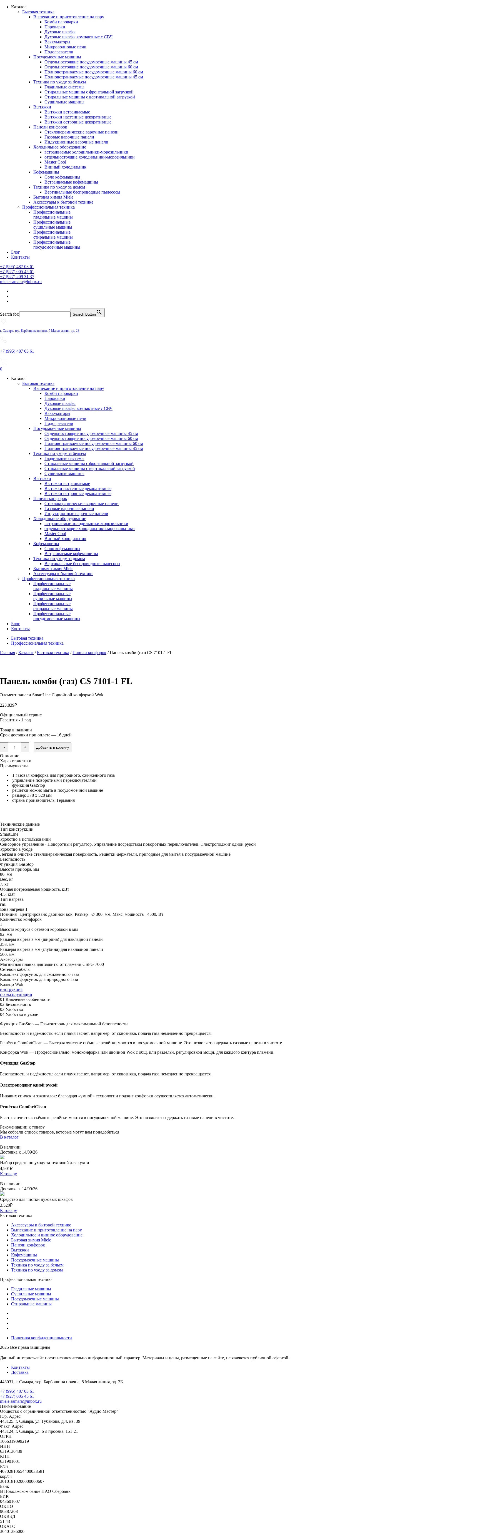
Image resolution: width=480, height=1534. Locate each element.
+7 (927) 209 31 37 (17, 276)
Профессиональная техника (48, 207)
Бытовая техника (38, 11)
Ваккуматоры (57, 41)
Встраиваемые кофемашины (71, 182)
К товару (8, 1173)
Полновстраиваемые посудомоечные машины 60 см (93, 72)
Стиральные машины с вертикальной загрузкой (89, 97)
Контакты (20, 257)
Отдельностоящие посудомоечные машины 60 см (91, 67)
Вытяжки (42, 107)
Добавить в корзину (52, 747)
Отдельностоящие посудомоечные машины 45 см (91, 62)
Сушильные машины (64, 102)
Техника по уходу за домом (59, 187)
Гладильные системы (64, 87)
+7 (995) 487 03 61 (17, 266)
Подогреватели (58, 52)
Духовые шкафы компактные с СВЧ (78, 36)
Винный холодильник (65, 167)
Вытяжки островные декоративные (77, 122)
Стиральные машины (31, 1304)
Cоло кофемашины (62, 177)
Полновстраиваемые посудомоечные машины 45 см (93, 77)
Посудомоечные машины (57, 57)
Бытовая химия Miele (53, 197)
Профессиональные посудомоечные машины (56, 244)
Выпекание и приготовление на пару (68, 16)
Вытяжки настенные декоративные (77, 117)
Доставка (20, 1372)
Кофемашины (46, 172)
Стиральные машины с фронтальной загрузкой (89, 92)
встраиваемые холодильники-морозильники (86, 152)
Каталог (26, 652)
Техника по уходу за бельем (59, 82)
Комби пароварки (61, 21)
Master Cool (55, 162)
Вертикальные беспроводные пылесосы (82, 192)
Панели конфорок (50, 127)
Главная (7, 652)
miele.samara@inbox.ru (21, 281)
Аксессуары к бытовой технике (63, 202)
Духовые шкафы (60, 31)
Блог (15, 252)
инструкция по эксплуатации (16, 992)
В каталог (9, 1137)
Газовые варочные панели (69, 137)
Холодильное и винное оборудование (46, 1235)
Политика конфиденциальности (41, 1337)
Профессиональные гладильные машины (53, 214)
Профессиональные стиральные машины (53, 234)
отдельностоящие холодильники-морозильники (89, 157)
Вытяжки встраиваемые (67, 112)
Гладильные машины (31, 1288)
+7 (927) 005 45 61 (17, 271)
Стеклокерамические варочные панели (81, 132)
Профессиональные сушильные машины (52, 224)
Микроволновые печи (65, 46)
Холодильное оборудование (59, 147)
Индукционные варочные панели (76, 142)
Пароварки (54, 26)
